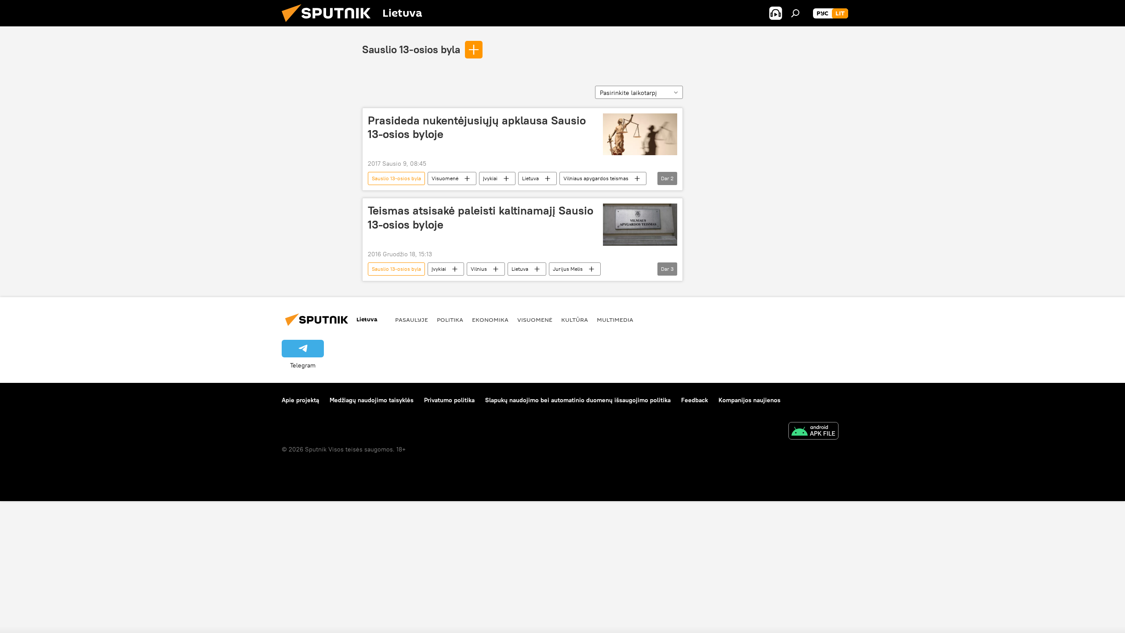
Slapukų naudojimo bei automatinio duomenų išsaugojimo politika (578, 400)
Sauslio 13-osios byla (411, 49)
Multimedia (615, 320)
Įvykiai (490, 178)
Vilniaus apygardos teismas (595, 178)
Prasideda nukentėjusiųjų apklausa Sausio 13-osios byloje (477, 127)
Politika (450, 320)
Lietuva (530, 178)
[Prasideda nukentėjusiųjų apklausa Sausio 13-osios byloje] (640, 134)
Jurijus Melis (568, 269)
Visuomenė (445, 178)
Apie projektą (300, 400)
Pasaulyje (411, 320)
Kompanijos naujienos (749, 400)
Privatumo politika (449, 400)
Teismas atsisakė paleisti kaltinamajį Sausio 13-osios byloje (480, 217)
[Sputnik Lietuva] (329, 24)
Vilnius (479, 269)
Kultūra (574, 320)
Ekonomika (490, 320)
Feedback (694, 400)
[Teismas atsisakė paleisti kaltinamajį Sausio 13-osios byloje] (640, 224)
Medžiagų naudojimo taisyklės (372, 400)
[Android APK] (813, 432)
